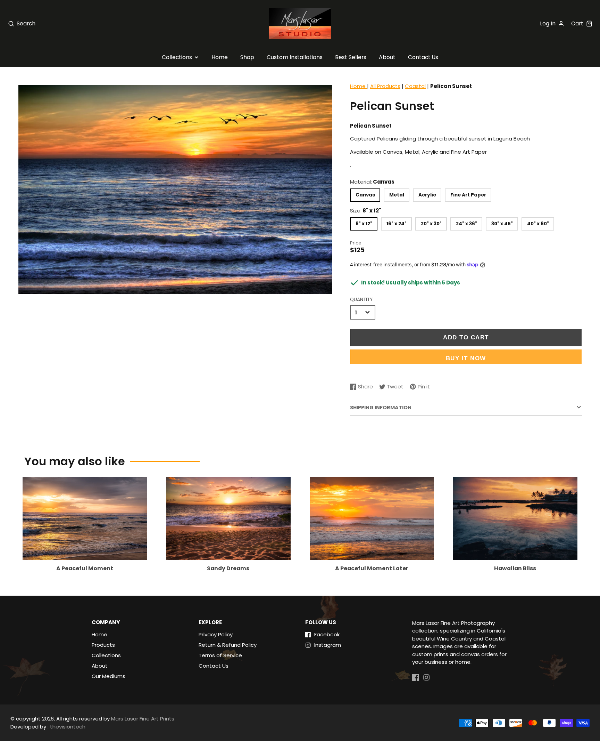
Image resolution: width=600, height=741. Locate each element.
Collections (177, 57)
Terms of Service (220, 655)
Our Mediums (108, 676)
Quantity (361, 299)
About (387, 57)
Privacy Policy (216, 634)
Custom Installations (295, 57)
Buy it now (466, 358)
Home (219, 57)
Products (103, 645)
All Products (385, 86)
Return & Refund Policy (228, 645)
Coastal (415, 86)
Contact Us (423, 57)
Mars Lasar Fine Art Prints (142, 718)
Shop (247, 57)
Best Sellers (350, 57)
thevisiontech (67, 726)
